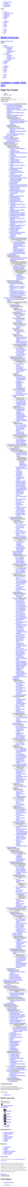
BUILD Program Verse (15, 1034)
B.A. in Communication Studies (20, 880)
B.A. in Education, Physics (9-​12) (20, 611)
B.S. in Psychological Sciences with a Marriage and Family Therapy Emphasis (21, 836)
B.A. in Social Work (21, 425)
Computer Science (17, 573)
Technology (13, 1046)
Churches (6, 1139)
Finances (9, 1071)
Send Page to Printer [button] (9, 1182)
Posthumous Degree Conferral (17, 214)
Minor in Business (20, 870)
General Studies (17, 723)
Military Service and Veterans (17, 210)
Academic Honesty (14, 151)
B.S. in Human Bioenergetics (20, 367)
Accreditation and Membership (14, 105)
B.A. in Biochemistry (21, 568)
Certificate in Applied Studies (17, 1068)
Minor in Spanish (20, 744)
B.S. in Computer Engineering (20, 683)
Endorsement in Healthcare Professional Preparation (20, 384)
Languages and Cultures (19, 738)
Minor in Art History (21, 531)
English (15, 696)
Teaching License (20, 513)
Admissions (6, 138)
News (5, 24)
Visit (5, 30)
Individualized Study (15, 200)
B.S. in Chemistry (20, 571)
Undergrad (9, 48)
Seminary (9, 52)
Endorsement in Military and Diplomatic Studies (21, 734)
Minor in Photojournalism (20, 711)
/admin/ (5, 93)
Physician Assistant (17, 322)
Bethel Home (7, 6)
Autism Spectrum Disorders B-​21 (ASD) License (21, 468)
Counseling (16, 307)
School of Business (11, 847)
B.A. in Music (19, 769)
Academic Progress (14, 1055)
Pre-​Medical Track (20, 388)
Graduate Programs (14, 304)
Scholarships (13, 1076)
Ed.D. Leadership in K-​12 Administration (21, 487)
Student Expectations (12, 116)
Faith (5, 18)
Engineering (16, 679)
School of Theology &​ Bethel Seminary (16, 908)
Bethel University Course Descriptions (13, 980)
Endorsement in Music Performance (21, 777)
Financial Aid (10, 1003)
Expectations (13, 1032)
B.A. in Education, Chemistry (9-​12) (20, 603)
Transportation (13, 1048)
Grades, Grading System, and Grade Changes (17, 192)
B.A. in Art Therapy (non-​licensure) (21, 525)
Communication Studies (19, 874)
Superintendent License (20, 505)
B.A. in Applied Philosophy (20, 791)
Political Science (17, 806)
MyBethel (6, 21)
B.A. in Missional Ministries (20, 961)
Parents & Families (8, 1136)
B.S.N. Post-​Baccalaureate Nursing (21, 393)
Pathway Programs (14, 975)
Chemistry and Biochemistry (20, 564)
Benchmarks (13, 1035)
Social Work (16, 334)
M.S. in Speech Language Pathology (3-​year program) (21, 354)
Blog (5, 26)
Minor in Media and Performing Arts (21, 780)
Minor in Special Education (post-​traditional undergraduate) (20, 668)
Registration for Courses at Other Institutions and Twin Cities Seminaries (18, 222)
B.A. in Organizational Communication (21, 893)
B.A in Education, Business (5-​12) (20, 600)
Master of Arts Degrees (18, 915)
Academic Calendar (8, 136)
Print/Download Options (6, 1084)
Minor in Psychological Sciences (19, 841)
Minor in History (20, 737)
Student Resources (11, 125)
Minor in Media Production (20, 904)
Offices (5, 22)
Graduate (9, 49)
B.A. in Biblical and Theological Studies (21, 958)
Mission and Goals (14, 1013)
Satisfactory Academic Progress (17, 1075)
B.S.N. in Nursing (20, 391)
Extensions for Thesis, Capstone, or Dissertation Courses (18, 187)
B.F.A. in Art (19, 530)
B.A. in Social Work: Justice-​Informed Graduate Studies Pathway (21, 428)
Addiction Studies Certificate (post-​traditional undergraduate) (20, 411)
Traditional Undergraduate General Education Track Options (20, 277)
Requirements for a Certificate (17, 286)
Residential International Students (15, 115)
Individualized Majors (15, 198)
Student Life (7, 15)
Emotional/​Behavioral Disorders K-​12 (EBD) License (21, 491)
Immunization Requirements (17, 196)
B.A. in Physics (20, 799)
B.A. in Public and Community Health (21, 401)
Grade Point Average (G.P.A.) (17, 190)
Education (15, 451)
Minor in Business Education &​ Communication (20, 655)
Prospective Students (9, 1132)
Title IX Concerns (8, 1152)
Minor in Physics (20, 805)
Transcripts (12, 236)
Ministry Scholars (14, 974)
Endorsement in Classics (20, 730)
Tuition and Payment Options (17, 993)
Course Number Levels (15, 170)
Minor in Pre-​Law (20, 820)
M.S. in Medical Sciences (20, 316)
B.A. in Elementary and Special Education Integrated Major (21, 618)
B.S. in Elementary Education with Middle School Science (21, 639)
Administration (13, 1081)
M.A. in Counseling (21, 311)
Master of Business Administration (21, 859)
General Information (9, 104)
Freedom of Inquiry (15, 189)
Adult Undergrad (11, 51)
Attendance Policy (14, 161)
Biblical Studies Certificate (20, 939)
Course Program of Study (16, 175)
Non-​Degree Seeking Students (17, 212)
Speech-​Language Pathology (20, 434)
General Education (11, 254)
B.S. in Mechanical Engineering (21, 688)
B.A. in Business (20, 866)
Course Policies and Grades (16, 1058)
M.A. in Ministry (20, 926)
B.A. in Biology (20, 557)
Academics (6, 14)
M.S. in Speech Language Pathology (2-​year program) (21, 350)
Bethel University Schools (13, 108)
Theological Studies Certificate (21, 946)
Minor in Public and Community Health (21, 404)
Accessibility (13, 155)
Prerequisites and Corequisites (17, 215)
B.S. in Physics (20, 803)
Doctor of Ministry (17, 934)
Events (5, 25)
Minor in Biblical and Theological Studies (21, 963)
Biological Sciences (18, 554)
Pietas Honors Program (15, 977)
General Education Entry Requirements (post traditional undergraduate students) (19, 245)
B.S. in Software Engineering (20, 587)
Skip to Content (7, 2)
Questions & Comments (9, 1151)
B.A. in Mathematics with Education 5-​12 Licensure (21, 751)
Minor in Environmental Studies (21, 720)
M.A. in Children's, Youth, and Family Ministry (21, 921)
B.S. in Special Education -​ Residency (21, 649)
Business (15, 853)
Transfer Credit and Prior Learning (18, 237)
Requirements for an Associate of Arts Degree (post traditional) (18, 292)
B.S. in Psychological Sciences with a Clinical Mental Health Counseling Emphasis (21, 831)
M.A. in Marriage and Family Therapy (21, 924)
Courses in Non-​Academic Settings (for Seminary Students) (18, 178)
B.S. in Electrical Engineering (20, 685)
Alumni (5, 1135)
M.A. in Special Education (20, 502)
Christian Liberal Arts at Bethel (17, 1016)
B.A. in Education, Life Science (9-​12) (21, 608)
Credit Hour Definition (15, 180)
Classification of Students (16, 168)
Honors (12, 194)
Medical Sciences (17, 312)
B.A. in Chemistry (20, 569)
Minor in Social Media (21, 906)
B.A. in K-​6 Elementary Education (21, 621)
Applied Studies (11, 1066)
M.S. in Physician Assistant (20, 326)
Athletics (6, 17)
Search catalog (4, 99)
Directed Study (13, 183)
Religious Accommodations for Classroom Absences (17, 226)
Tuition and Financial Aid (10, 985)
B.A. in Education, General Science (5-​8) (21, 606)
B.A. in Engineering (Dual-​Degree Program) (21, 692)
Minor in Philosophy (21, 796)
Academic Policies (11, 145)
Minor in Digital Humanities (20, 596)
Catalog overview (14, 1018)
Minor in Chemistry (21, 572)
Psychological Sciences (18, 822)
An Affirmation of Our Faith (17, 119)
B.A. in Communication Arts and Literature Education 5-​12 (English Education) (21, 700)
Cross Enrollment (14, 182)
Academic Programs (9, 297)
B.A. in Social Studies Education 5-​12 (21, 728)
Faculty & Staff (7, 1138)
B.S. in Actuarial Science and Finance (21, 754)
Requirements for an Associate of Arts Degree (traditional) (18, 295)
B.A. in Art (19, 523)
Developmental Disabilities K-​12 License (20, 478)
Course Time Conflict (15, 176)
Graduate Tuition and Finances (14, 997)
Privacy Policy (4, 1160)
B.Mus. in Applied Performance (20, 771)
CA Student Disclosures (20, 1159)
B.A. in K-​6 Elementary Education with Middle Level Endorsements (21, 625)
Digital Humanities (17, 592)
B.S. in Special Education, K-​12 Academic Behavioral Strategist (21, 645)
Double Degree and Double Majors (18, 184)
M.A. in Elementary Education (21, 499)
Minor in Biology (20, 562)
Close (2, 8)
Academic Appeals (14, 1056)
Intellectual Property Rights (16, 201)
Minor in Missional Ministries (21, 966)
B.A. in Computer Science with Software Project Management (21, 581)
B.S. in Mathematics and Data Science (21, 757)
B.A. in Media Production (19, 890)
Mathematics (16, 745)
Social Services (17, 406)
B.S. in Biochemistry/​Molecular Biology (18, 552)
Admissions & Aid (8, 13)
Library (5, 1149)
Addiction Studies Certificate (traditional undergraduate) (21, 416)
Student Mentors (14, 1042)
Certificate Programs (18, 936)
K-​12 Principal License (19, 494)
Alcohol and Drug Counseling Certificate (21, 419)
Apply (5, 29)
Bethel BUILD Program (10, 1004)
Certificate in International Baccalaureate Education (19, 473)
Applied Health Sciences (19, 359)
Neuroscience (16, 783)
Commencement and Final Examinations (16, 1061)
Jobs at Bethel (7, 1147)
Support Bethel (4, 1156)
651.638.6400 (4, 1107)
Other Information (14, 1049)
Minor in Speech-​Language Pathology (21, 442)
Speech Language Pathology (20, 344)
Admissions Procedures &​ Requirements (17, 1069)
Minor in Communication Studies (20, 901)
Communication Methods (16, 1037)
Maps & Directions (8, 1105)
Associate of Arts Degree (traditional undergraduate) (20, 548)
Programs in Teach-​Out (15, 978)
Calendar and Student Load (16, 162)
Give (5, 32)
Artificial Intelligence (15, 159)
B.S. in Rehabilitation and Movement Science (21, 371)
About (5, 11)
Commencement (14, 169)
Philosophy (16, 787)
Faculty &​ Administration (13, 1078)
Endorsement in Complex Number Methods (20, 761)
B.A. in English (20, 704)
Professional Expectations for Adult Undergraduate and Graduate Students (18, 122)
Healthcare (15, 373)
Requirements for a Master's (17, 290)
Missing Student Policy (15, 1041)
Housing (12, 1038)
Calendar (6, 1148)
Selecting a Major (14, 229)
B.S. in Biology (20, 558)
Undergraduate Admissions (13, 141)
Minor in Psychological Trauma (21, 845)
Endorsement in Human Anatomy (20, 560)
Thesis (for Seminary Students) (17, 232)
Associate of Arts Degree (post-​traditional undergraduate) (20, 543)
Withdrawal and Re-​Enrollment (17, 253)
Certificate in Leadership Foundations (19, 856)
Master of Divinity (17, 933)
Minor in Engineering (21, 694)
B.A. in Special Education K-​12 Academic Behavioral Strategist (21, 631)
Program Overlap (14, 217)
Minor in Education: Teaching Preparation (21, 661)
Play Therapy (16, 328)
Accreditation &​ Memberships (17, 1014)
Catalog (12, 163)
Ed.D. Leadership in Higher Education (21, 484)
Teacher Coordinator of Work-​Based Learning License (21, 509)
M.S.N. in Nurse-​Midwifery (20, 320)
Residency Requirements (16, 228)
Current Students (8, 1133)
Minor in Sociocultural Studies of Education (21, 664)
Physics (15, 798)
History (15, 724)
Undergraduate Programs (16, 356)
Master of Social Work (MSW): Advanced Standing (21, 338)
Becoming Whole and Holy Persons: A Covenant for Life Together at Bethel (20, 1030)
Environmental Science (18, 713)
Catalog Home (7, 4)
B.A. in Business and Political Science (21, 810)
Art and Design (17, 520)
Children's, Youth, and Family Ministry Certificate (21, 943)
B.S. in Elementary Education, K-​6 (21, 635)
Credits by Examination (19, 242)
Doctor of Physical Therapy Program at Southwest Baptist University (21, 379)
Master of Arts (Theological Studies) (21, 931)
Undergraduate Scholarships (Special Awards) (17, 995)
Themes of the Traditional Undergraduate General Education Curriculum (19, 267)
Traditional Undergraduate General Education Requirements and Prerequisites (18, 259)
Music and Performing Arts (19, 765)
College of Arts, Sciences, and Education (17, 444)
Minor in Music (20, 782)
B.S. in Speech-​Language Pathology (21, 439)
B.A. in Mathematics (21, 748)
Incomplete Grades (14, 197)
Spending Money (14, 1045)
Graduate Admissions (12, 139)
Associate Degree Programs (20, 537)
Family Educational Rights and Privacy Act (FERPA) (17, 1021)
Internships (12, 203)
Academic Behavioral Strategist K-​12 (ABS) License (21, 455)
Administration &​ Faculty (10, 981)
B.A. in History (20, 726)
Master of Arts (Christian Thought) (21, 928)
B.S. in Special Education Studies (20, 652)
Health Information (14, 1044)
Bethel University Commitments (15, 106)
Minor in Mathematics (21, 764)
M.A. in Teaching (20, 511)
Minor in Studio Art (21, 535)
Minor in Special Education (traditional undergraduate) (21, 674)
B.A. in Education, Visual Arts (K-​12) (20, 614)
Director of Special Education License (20, 481)
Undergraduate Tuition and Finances (16, 988)
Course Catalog (7, 1154)
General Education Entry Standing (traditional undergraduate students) (19, 250)
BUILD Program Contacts (16, 1012)
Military (6, 1140)
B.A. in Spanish (20, 742)
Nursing (15, 318)
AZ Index (6, 3)
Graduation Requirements (13, 280)
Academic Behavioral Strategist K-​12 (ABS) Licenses (23, 463)
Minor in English (20, 709)
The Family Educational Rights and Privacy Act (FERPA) (15, 134)
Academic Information (9, 142)
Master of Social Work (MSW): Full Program (21, 342)
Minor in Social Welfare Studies (20, 432)
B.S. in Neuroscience (21, 786)
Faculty (8, 984)
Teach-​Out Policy (14, 230)
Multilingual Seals (14, 211)
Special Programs (11, 968)
